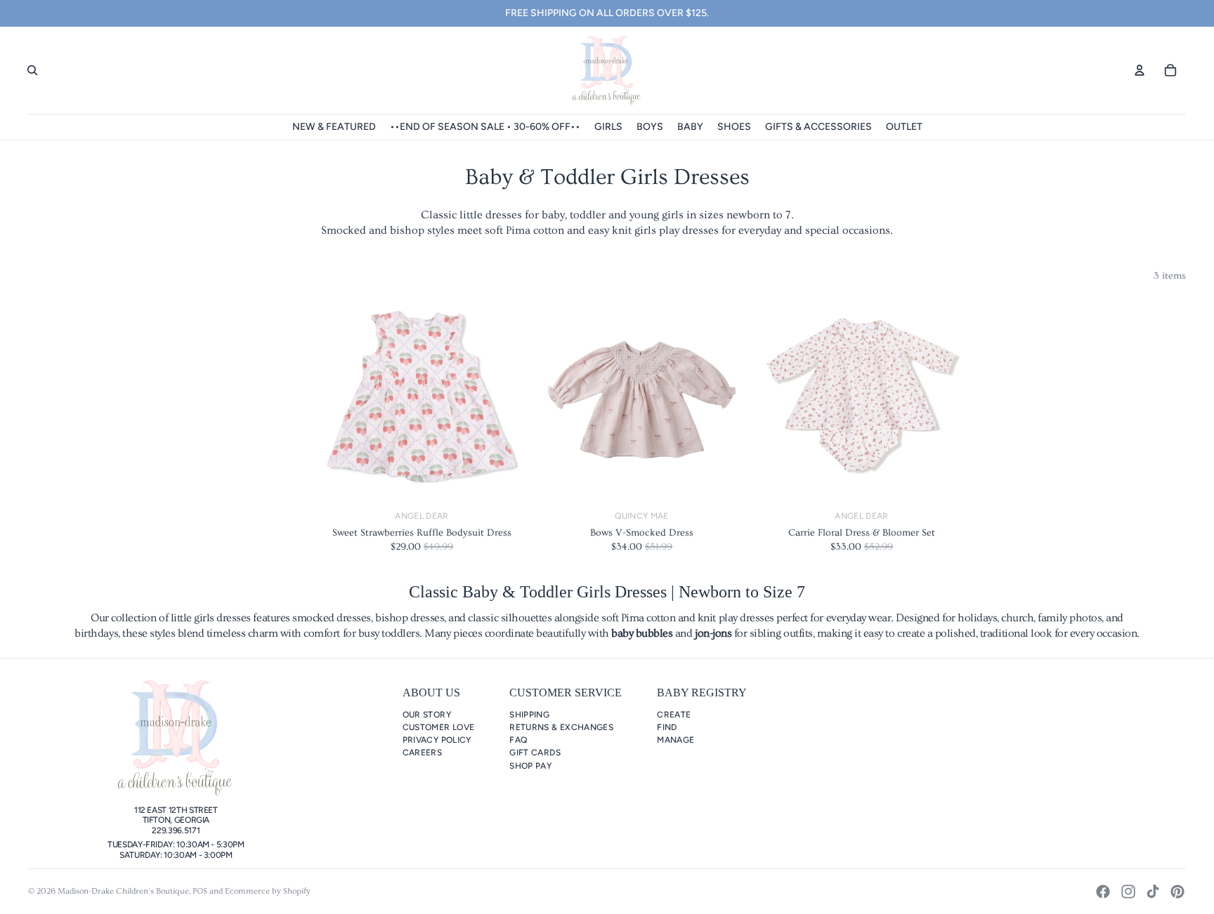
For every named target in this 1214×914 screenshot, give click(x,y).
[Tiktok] (1152, 891)
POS (199, 891)
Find (667, 727)
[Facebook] (1103, 891)
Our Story (427, 715)
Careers (423, 752)
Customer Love (439, 727)
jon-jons (713, 633)
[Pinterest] (1177, 891)
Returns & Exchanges (561, 727)
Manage (675, 740)
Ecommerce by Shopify (268, 891)
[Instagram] (1128, 891)
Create (674, 715)
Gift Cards (535, 752)
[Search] (32, 70)
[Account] (1139, 70)
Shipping (529, 715)
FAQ (518, 740)
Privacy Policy (437, 740)
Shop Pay (530, 766)
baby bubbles (641, 633)
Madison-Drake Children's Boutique (123, 891)
